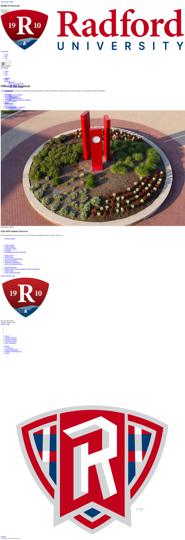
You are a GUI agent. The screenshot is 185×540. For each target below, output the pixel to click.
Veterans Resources (10, 267)
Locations (11, 82)
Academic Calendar (11, 101)
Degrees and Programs (15, 94)
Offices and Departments (16, 83)
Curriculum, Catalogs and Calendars (19, 100)
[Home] (92, 49)
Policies (7, 346)
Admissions (9, 104)
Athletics (3, 536)
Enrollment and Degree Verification (15, 252)
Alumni (7, 336)
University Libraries (11, 341)
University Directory (11, 338)
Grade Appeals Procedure (12, 272)
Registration (8, 96)
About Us (8, 94)
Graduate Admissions (14, 109)
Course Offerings (10, 247)
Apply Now (4, 276)
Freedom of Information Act (13, 351)
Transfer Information (11, 260)
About (7, 78)
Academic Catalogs (10, 248)
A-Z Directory (9, 348)
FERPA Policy (9, 257)
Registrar (7, 81)
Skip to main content (7, 1)
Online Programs (13, 96)
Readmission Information (12, 262)
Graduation (8, 99)
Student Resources (10, 106)
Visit (6, 56)
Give (6, 58)
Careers (7, 353)
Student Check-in (10, 238)
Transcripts (8, 250)
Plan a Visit (11, 276)
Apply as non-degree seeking (13, 264)
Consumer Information (11, 349)
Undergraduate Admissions (16, 107)
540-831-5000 (5, 324)
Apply (6, 54)
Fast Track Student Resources (14, 259)
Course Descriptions (11, 97)
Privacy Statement (10, 343)
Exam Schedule (9, 245)
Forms (6, 103)
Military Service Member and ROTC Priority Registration (22, 269)
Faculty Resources (10, 108)
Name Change (9, 271)
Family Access (9, 255)
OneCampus (4, 51)
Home (6, 79)
